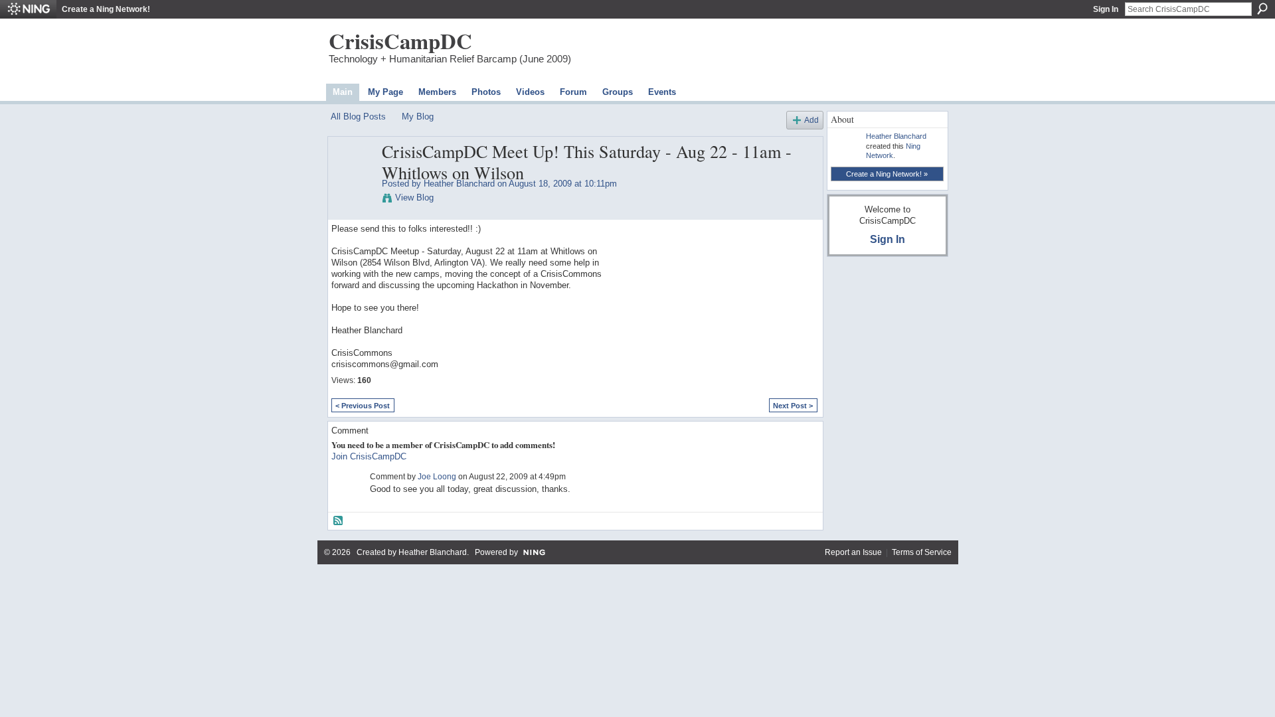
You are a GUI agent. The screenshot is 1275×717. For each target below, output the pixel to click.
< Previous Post (362, 406)
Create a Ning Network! (106, 9)
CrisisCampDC (400, 40)
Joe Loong (437, 476)
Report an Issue (853, 552)
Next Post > (793, 406)
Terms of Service (922, 552)
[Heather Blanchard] (352, 179)
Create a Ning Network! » (887, 174)
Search (1262, 9)
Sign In (1105, 9)
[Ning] (28, 9)
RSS (339, 521)
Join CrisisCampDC (368, 456)
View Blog (414, 197)
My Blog (418, 116)
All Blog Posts (358, 116)
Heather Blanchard (459, 184)
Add (811, 120)
